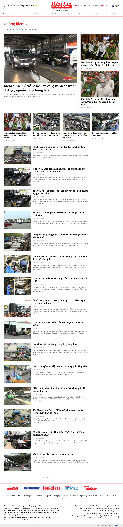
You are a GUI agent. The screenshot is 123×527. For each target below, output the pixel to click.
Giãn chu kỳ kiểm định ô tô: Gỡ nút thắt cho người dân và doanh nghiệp (59, 389)
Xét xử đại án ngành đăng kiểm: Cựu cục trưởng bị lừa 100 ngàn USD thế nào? (98, 102)
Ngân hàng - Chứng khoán (77, 14)
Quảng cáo (106, 5)
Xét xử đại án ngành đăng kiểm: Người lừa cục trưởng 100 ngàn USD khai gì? (99, 63)
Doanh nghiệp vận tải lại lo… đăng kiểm (104, 134)
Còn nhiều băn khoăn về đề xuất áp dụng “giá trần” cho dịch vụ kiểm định (60, 258)
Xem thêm (46, 477)
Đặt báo (97, 5)
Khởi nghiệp (49, 14)
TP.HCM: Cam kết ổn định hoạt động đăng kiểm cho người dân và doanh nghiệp (59, 170)
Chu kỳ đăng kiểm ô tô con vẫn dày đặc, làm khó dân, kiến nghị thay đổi (59, 148)
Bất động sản (58, 14)
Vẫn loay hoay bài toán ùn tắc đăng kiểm (53, 454)
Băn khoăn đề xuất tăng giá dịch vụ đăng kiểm (55, 344)
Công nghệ (108, 14)
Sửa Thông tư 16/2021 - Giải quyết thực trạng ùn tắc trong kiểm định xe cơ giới (58, 411)
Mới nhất (16, 6)
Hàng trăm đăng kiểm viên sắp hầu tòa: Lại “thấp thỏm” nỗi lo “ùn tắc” (75, 135)
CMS (104, 525)
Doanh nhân (34, 14)
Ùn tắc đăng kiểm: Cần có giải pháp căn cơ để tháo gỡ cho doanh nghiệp (59, 301)
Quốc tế (66, 14)
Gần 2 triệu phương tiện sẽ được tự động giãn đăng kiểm (60, 366)
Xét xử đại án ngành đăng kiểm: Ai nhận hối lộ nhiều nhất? (15, 135)
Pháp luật (42, 14)
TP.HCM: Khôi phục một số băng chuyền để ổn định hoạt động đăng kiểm (60, 192)
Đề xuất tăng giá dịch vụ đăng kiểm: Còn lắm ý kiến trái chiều (60, 279)
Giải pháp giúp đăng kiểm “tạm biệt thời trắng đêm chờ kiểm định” (60, 236)
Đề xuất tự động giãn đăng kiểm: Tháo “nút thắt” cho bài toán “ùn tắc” (59, 433)
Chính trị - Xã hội (10, 14)
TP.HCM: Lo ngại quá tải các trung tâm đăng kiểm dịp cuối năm (59, 214)
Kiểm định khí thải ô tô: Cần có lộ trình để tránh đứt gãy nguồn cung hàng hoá (40, 88)
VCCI (18, 14)
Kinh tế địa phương (98, 14)
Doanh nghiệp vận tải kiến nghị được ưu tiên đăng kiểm (58, 323)
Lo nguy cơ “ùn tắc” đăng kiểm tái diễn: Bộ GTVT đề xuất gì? (46, 134)
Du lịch (89, 14)
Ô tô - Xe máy (117, 14)
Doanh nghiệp (24, 14)
